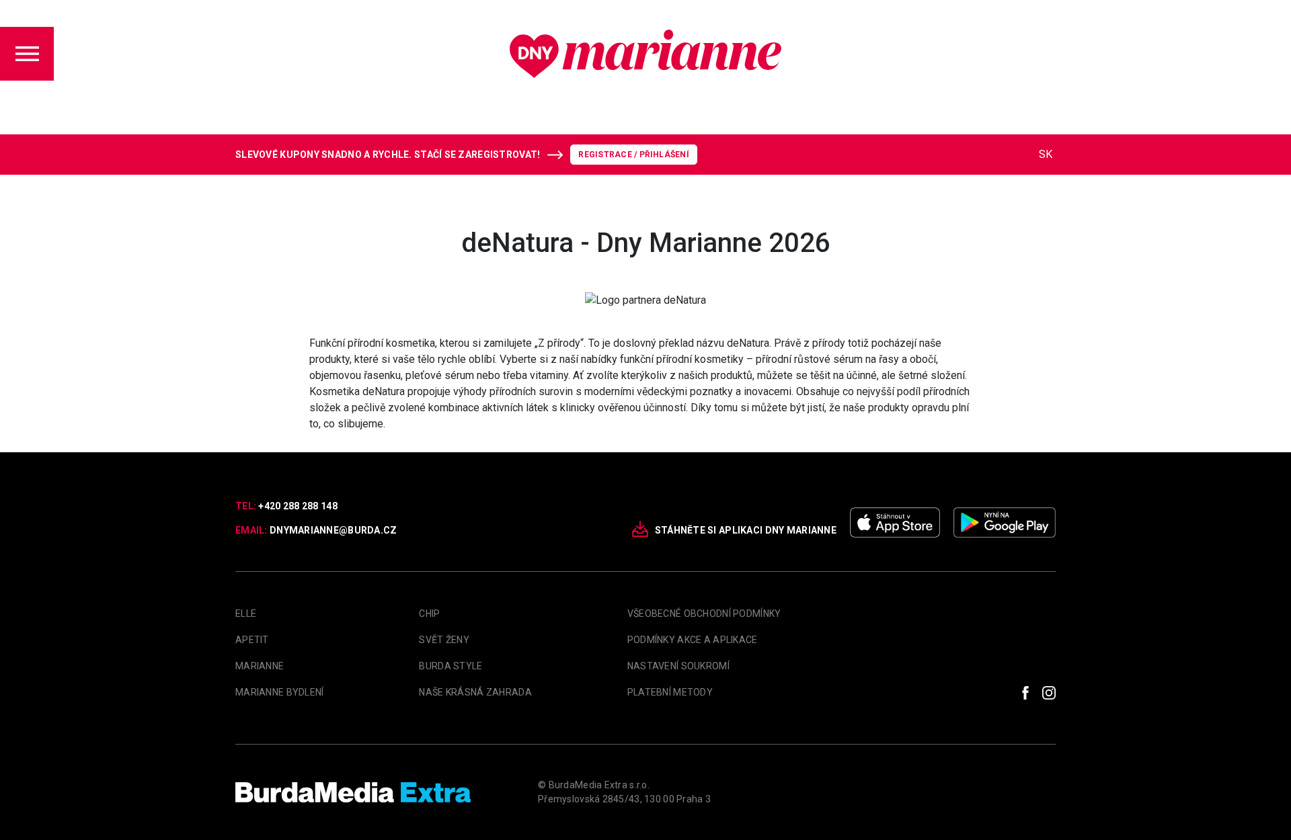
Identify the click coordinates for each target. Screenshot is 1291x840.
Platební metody (670, 692)
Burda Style (450, 666)
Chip (429, 613)
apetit (252, 639)
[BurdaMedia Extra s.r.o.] (353, 792)
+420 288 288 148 (297, 506)
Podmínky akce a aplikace (692, 639)
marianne (259, 666)
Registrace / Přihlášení (633, 154)
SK (1045, 154)
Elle (245, 613)
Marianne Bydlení (279, 692)
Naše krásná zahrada (475, 692)
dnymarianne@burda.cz (333, 530)
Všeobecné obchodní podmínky (704, 613)
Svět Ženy (444, 639)
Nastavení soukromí (678, 666)
